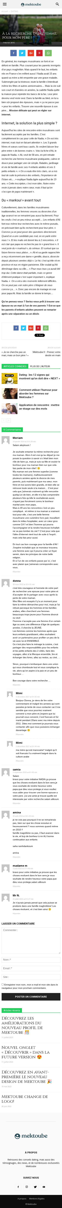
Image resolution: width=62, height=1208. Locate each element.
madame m (20, 865)
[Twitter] (35, 1187)
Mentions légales (36, 1198)
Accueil (5, 11)
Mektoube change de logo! (25, 1099)
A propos (22, 1198)
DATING (14, 11)
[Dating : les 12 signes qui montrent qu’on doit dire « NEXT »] (9, 378)
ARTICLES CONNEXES (14, 366)
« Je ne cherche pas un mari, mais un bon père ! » (15, 354)
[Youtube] (44, 1187)
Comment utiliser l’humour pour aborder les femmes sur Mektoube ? (38, 393)
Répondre (16, 572)
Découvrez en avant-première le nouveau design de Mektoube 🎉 (27, 1076)
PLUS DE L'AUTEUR (40, 366)
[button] (57, 4)
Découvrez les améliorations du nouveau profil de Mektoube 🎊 (22, 1025)
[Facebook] (18, 1187)
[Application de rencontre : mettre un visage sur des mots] (9, 408)
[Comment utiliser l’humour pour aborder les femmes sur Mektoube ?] (9, 393)
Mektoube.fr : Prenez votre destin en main (46, 354)
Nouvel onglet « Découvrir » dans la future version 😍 (26, 1052)
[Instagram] (27, 1187)
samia (17, 769)
